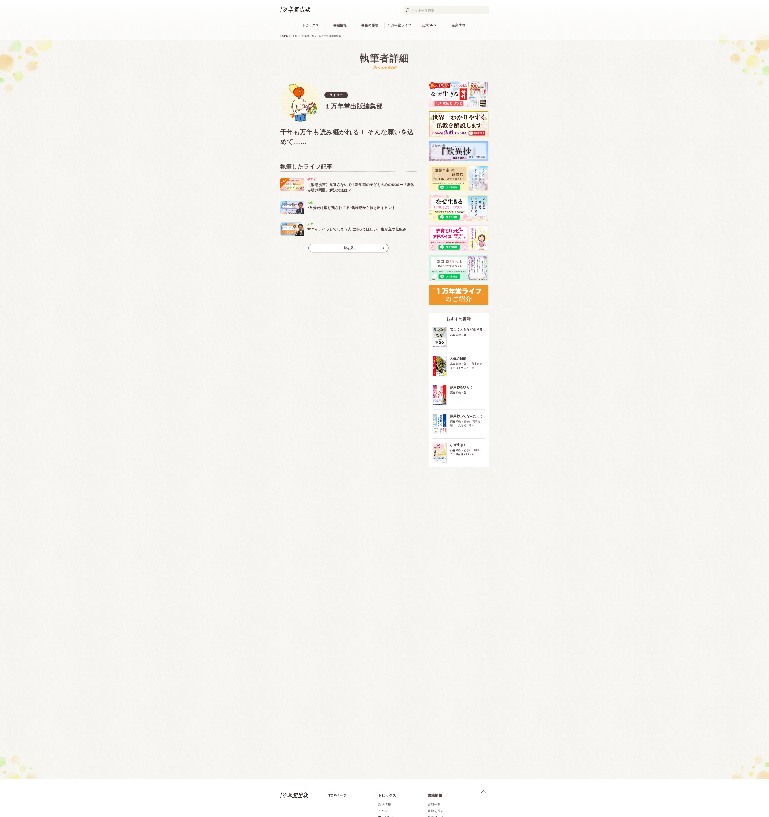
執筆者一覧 (308, 35)
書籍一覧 (434, 804)
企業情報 (458, 25)
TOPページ (337, 795)
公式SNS (429, 25)
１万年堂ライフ (399, 25)
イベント (384, 811)
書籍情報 (340, 25)
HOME (284, 35)
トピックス (310, 25)
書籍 (294, 35)
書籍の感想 (369, 25)
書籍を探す (436, 811)
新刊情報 (384, 804)
